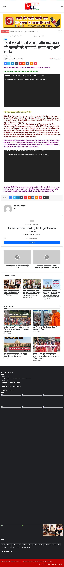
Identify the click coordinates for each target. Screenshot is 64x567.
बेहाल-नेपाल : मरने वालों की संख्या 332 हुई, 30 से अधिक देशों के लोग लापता (24, 31)
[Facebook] (5, 63)
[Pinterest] (20, 63)
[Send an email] (14, 58)
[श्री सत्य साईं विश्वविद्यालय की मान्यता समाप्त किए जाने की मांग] (53, 399)
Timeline (4, 547)
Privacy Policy (54, 564)
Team (54, 544)
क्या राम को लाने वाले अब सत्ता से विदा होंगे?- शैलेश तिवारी (15, 355)
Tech (59, 544)
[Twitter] (8, 63)
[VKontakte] (27, 63)
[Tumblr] (16, 63)
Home (6, 36)
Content (24, 544)
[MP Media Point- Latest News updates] (32, 6)
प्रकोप (18, 547)
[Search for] (62, 7)
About (3, 544)
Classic (14, 544)
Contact (60, 564)
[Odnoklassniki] (31, 63)
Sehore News (48, 544)
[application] (32, 90)
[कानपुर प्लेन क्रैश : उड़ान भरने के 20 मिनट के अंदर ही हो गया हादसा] (53, 465)
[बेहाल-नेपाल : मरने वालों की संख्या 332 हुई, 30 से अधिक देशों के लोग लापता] (11, 411)
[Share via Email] (44, 197)
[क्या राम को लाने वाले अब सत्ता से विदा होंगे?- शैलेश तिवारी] (17, 344)
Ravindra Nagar (10, 58)
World (14, 547)
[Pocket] (35, 63)
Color (19, 544)
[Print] (47, 197)
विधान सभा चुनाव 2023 (26, 547)
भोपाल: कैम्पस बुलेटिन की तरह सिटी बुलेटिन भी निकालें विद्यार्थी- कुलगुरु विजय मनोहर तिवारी (12, 292)
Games (34, 544)
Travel (9, 547)
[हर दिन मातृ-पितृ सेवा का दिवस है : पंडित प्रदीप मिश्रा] (46, 318)
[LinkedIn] (12, 63)
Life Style (41, 544)
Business (9, 544)
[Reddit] (23, 63)
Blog (10, 36)
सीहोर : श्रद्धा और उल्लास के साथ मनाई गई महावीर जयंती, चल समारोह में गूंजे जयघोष (46, 356)
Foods (29, 544)
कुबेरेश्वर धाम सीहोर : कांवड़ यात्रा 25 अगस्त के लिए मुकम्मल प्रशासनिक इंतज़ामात (16, 329)
